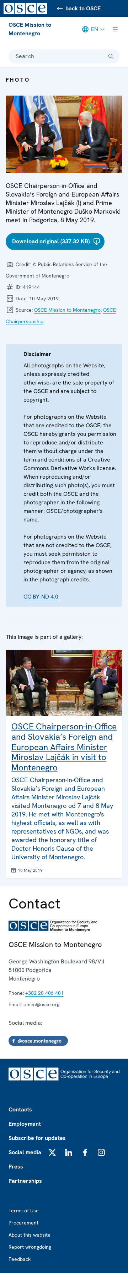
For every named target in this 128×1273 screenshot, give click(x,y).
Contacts (20, 1109)
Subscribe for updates (37, 1138)
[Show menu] (115, 29)
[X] (52, 1152)
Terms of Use (24, 1210)
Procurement (23, 1222)
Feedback (20, 1259)
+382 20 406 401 (44, 993)
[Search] (111, 56)
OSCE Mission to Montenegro (30, 29)
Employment (25, 1123)
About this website (29, 1235)
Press (16, 1166)
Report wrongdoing (30, 1247)
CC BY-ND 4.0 (40, 596)
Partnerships (25, 1181)
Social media (25, 1152)
